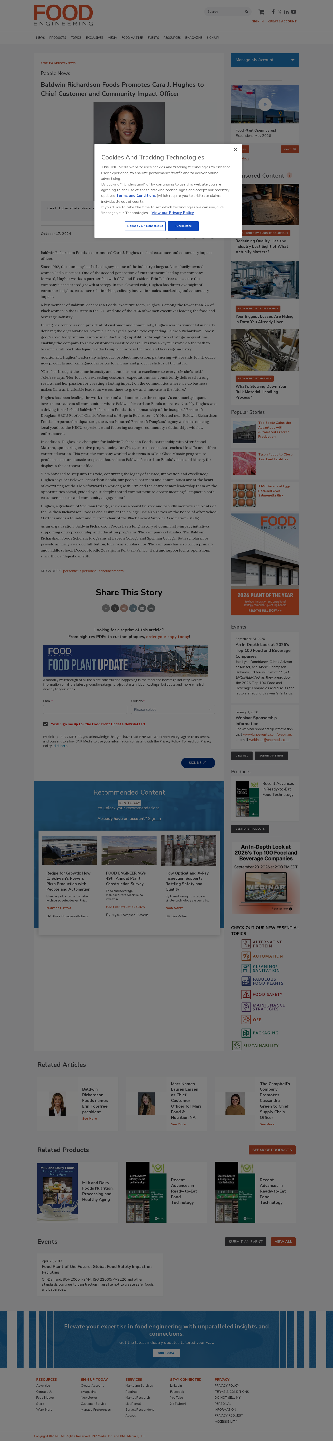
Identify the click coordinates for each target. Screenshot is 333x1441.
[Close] (235, 149)
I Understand (183, 226)
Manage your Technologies (145, 226)
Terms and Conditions (136, 195)
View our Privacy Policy (173, 212)
